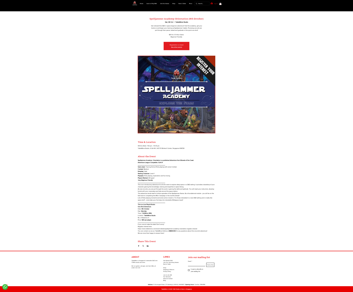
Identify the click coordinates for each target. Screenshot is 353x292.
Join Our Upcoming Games (171, 262)
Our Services (167, 276)
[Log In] (211, 3)
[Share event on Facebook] (139, 246)
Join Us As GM (167, 275)
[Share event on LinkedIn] (148, 246)
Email (190, 261)
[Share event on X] (143, 246)
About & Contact (168, 278)
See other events (176, 47)
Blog (164, 280)
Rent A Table (167, 264)
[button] (164, 3)
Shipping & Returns (168, 269)
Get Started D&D (168, 260)
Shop (164, 267)
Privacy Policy (167, 271)
